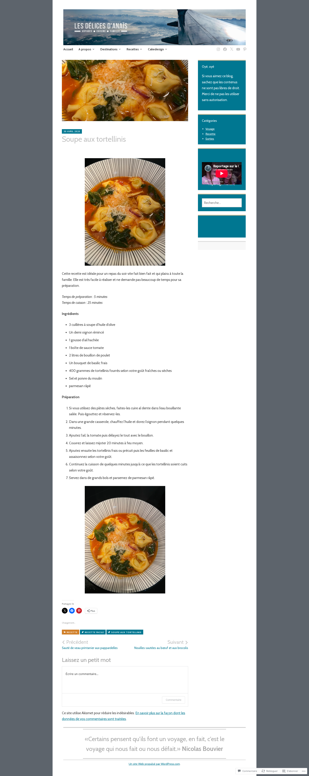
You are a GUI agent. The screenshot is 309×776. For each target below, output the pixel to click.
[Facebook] (224, 47)
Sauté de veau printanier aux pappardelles (90, 644)
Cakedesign (156, 49)
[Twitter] (230, 47)
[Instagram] (217, 47)
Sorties (209, 138)
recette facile (94, 632)
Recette (72, 632)
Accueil (68, 49)
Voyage (210, 129)
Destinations (108, 49)
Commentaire (173, 699)
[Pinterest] (244, 47)
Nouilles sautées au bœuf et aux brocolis (161, 644)
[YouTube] (237, 47)
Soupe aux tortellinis (126, 632)
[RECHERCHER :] (222, 202)
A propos (85, 49)
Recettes (133, 49)
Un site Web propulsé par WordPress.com (154, 764)
